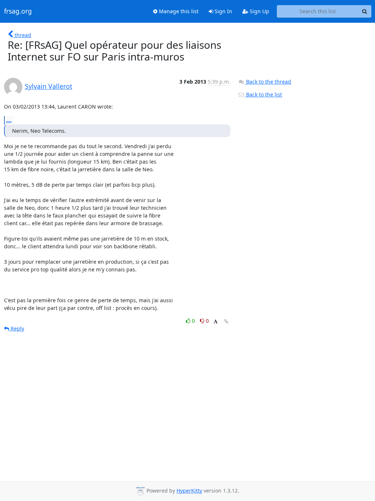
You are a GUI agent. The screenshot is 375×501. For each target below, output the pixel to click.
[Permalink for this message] (226, 321)
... (9, 120)
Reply (16, 328)
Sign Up (258, 11)
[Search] (364, 11)
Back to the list (263, 94)
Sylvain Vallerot (48, 86)
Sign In (222, 11)
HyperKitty (189, 490)
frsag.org (18, 11)
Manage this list (177, 11)
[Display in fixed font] (215, 322)
